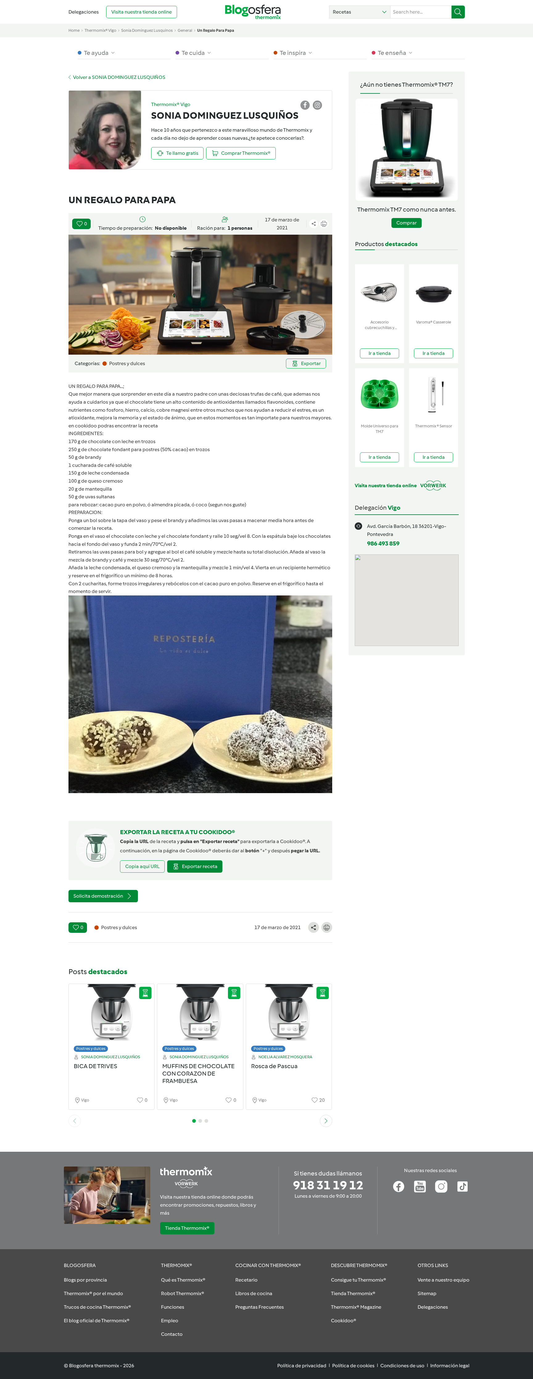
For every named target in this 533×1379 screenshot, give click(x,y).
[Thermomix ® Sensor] (433, 394)
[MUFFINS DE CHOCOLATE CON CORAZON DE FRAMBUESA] (200, 1019)
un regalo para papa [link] (215, 30)
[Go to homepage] (253, 12)
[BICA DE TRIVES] (112, 1019)
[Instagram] (441, 1186)
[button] (359, 12)
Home (74, 30)
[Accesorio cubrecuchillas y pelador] (379, 290)
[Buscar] (458, 12)
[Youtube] (420, 1186)
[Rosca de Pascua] (289, 1019)
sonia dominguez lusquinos (147, 30)
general (185, 30)
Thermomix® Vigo (100, 30)
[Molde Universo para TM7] (379, 394)
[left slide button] (74, 1121)
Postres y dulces (90, 1048)
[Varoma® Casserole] (433, 290)
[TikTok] (462, 1186)
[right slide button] (326, 1121)
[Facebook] (399, 1186)
